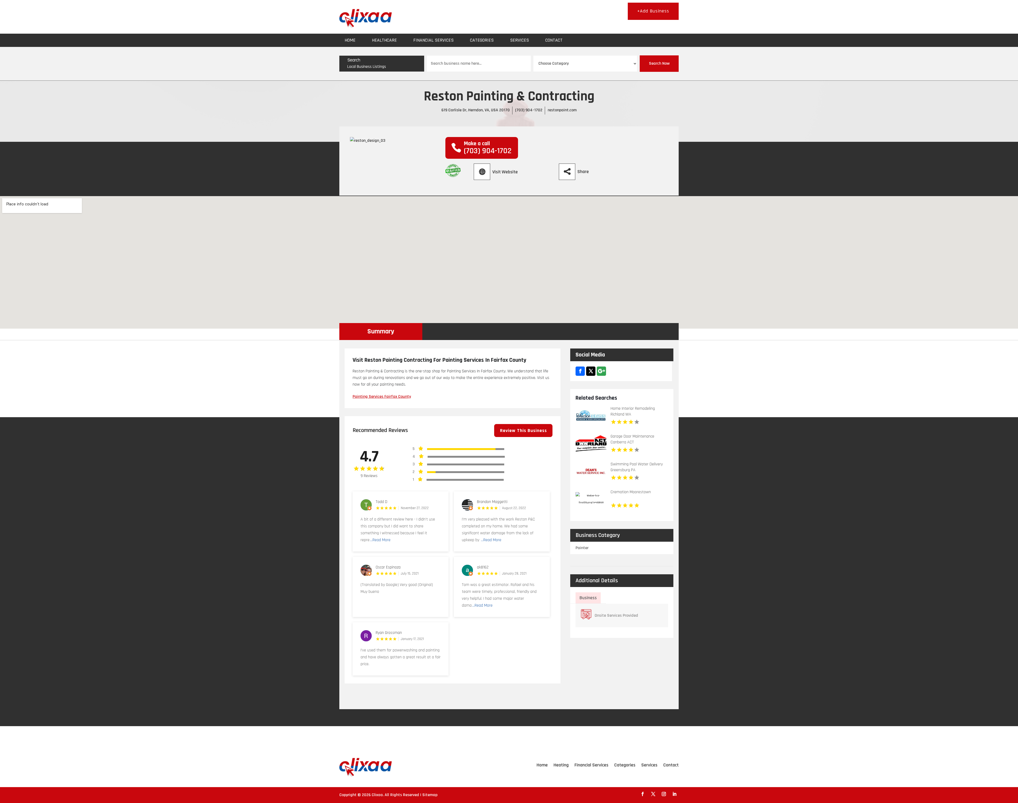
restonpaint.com (562, 110)
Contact (554, 40)
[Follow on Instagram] (664, 794)
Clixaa (377, 795)
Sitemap (429, 795)
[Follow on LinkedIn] (674, 794)
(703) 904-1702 (528, 110)
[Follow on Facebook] (642, 794)
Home (350, 40)
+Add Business (653, 11)
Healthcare (384, 40)
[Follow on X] (653, 794)
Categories (482, 40)
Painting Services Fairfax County (382, 396)
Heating (561, 765)
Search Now (659, 63)
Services (519, 40)
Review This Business (523, 430)
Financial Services (433, 40)
